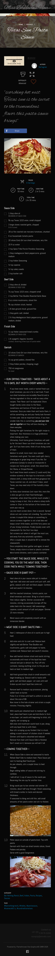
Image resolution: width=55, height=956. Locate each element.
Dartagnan (43, 67)
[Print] (23, 74)
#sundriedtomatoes (25, 908)
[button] (32, 74)
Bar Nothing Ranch (11, 895)
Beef (21, 895)
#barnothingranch (11, 905)
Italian (26, 895)
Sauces (7, 898)
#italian (22, 905)
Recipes (29, 24)
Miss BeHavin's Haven (27, 7)
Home (21, 24)
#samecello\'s (10, 908)
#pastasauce (31, 905)
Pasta (32, 895)
